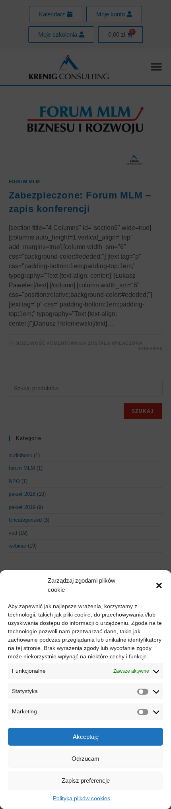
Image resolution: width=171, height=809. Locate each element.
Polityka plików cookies (81, 798)
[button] (159, 585)
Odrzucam (85, 758)
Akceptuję (86, 736)
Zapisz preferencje (86, 780)
